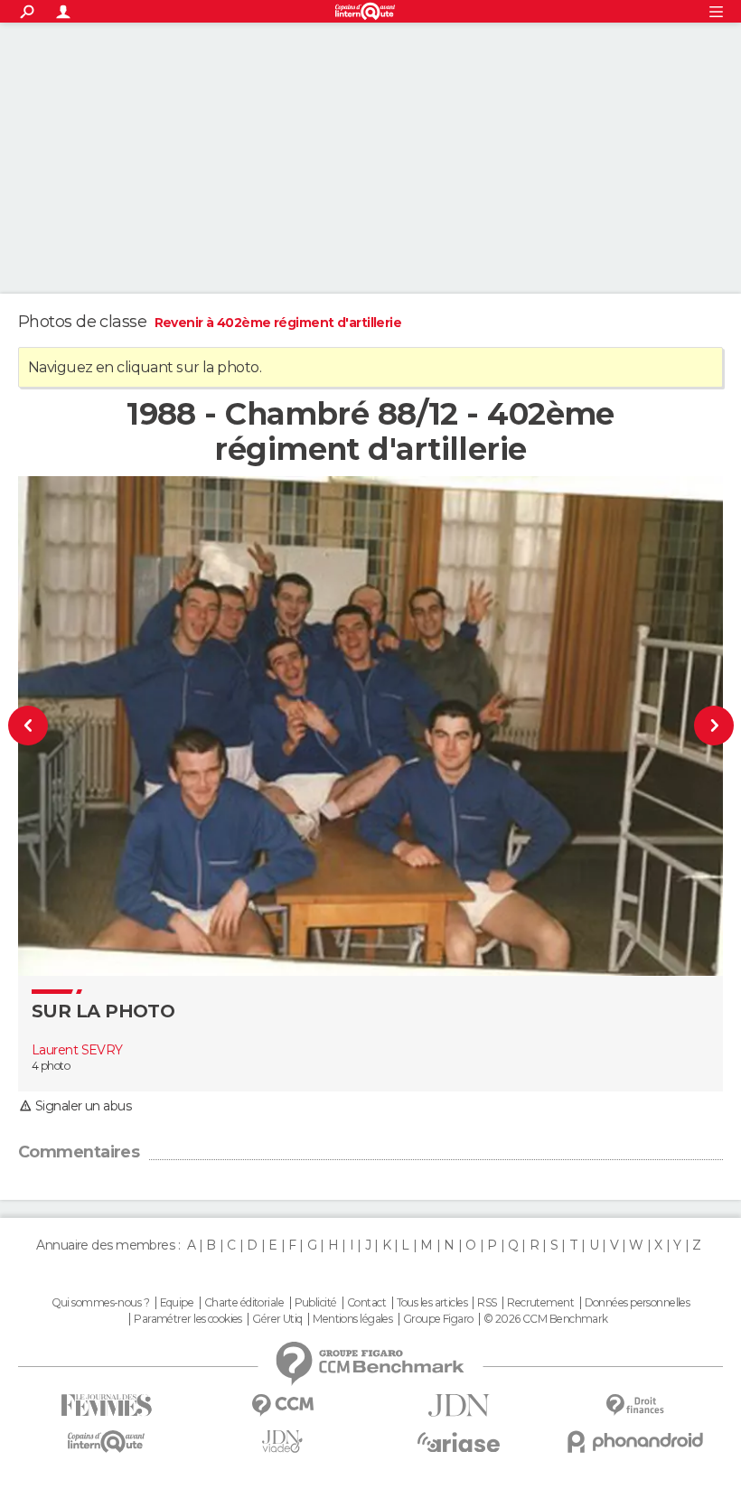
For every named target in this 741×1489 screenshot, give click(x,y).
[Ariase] (458, 1442)
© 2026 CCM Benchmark (545, 1319)
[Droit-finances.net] (635, 1405)
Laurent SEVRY (77, 1050)
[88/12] (681, 725)
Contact (366, 1303)
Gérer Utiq (277, 1319)
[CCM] (282, 1405)
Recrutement (540, 1303)
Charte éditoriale (244, 1303)
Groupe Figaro (438, 1319)
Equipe (177, 1303)
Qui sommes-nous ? (100, 1303)
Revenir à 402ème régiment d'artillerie (278, 322)
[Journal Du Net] (458, 1405)
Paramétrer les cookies (188, 1319)
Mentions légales (352, 1319)
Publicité (316, 1303)
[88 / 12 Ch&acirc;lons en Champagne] (60, 725)
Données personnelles (637, 1303)
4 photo (51, 1065)
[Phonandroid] (635, 1441)
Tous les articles (432, 1303)
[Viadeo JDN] (282, 1441)
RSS (486, 1303)
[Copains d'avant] (106, 1441)
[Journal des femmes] (106, 1405)
